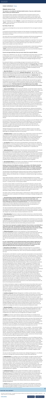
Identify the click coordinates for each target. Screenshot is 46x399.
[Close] (44, 393)
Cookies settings (4, 396)
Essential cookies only (40, 396)
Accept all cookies (31, 396)
